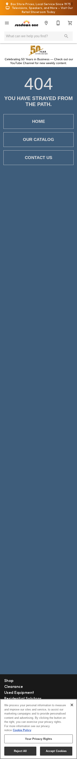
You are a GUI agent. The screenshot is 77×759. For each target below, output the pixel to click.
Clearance (13, 686)
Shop (9, 680)
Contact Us (38, 157)
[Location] (46, 23)
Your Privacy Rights (38, 738)
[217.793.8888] (58, 23)
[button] (7, 23)
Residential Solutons (23, 698)
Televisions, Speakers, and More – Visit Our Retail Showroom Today (42, 10)
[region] (38, 729)
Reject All (20, 751)
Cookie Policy (22, 730)
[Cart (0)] (70, 23)
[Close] (72, 705)
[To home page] (26, 23)
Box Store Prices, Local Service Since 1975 (40, 4)
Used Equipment (19, 692)
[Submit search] (66, 36)
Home (38, 121)
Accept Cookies (56, 751)
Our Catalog (38, 139)
